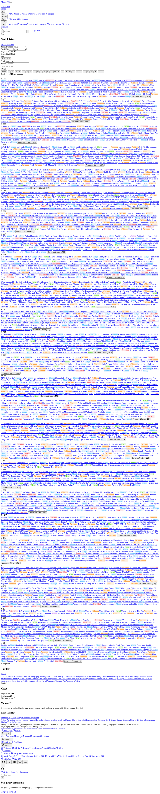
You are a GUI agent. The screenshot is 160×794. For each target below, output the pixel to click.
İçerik (4, 22)
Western (77, 681)
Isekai (127, 676)
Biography (35, 676)
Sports (19, 681)
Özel (3, 61)
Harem (109, 676)
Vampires (51, 681)
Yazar (3, 64)
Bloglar (20, 718)
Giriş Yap (5, 792)
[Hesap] (25, 762)
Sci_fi (108, 720)
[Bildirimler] (20, 762)
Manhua (143, 676)
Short (110, 679)
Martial (4, 679)
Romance (76, 679)
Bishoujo (43, 676)
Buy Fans (61, 728)
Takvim (13, 718)
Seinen (94, 679)
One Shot (62, 679)
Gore (104, 676)
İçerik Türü (5, 54)
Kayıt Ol (12, 792)
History (115, 676)
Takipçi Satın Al (35, 728)
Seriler (4, 16)
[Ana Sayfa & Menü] (3, 762)
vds (64, 728)
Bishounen (51, 676)
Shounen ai (138, 679)
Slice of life (147, 679)
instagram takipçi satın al (52, 728)
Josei (132, 676)
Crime (66, 676)
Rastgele (4, 27)
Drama (87, 676)
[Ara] (28, 31)
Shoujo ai (122, 679)
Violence (58, 681)
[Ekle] (14, 762)
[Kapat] (3, 765)
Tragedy (32, 681)
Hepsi (4, 72)
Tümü (3, 674)
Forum (3, 9)
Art (29, 676)
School (100, 679)
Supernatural (6, 681)
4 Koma (4, 676)
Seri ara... (4, 29)
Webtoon (70, 681)
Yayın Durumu (7, 47)
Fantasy (98, 676)
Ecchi (92, 676)
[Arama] (9, 762)
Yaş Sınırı (5, 51)
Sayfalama (9, 44)
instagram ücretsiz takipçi (7, 728)
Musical (41, 679)
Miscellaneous (26, 679)
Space (14, 681)
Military (16, 679)
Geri (3, 14)
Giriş (3, 6)
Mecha (10, 679)
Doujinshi (80, 676)
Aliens (25, 676)
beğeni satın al (42, 728)
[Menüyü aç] (11, 2)
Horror (121, 676)
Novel (55, 679)
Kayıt (7, 6)
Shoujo (115, 679)
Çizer (3, 66)
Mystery (48, 679)
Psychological (85, 679)
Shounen (130, 679)
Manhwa (150, 676)
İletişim (36, 718)
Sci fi (105, 679)
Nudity (69, 679)
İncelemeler (27, 718)
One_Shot (82, 720)
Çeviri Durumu (7, 49)
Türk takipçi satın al (18, 728)
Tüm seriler (5, 718)
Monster (35, 679)
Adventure (18, 676)
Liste (3, 44)
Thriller (25, 681)
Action (11, 676)
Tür (3, 11)
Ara (3, 69)
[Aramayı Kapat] (2, 31)
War (64, 681)
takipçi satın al (27, 728)
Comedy (60, 676)
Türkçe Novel (41, 681)
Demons (72, 676)
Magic (137, 676)
